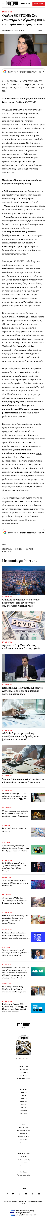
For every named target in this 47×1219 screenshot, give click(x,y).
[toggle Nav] (3, 4)
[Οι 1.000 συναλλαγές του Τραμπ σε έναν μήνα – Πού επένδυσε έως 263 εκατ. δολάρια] (38, 867)
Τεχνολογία (24, 1098)
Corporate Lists (23, 1066)
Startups (23, 1104)
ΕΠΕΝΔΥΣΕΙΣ (6, 825)
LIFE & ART (6, 843)
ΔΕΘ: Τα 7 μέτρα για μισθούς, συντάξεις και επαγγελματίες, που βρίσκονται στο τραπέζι (20, 736)
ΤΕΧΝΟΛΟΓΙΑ (6, 877)
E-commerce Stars (23, 1137)
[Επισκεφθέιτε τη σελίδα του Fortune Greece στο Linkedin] (19, 1194)
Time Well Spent (23, 1140)
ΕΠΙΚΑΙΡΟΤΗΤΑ (7, 596)
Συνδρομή (23, 1169)
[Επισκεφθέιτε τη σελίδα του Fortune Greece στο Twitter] (13, 1194)
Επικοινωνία (23, 1163)
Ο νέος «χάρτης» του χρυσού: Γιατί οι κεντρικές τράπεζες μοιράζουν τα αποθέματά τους (15, 813)
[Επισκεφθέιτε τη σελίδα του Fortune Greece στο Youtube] (26, 1194)
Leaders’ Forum (23, 1072)
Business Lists (23, 1069)
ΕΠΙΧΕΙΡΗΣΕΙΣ (7, 12)
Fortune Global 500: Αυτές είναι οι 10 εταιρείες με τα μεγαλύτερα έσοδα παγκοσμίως (15, 935)
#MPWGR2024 (19, 549)
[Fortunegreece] (12, 5)
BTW (23, 1203)
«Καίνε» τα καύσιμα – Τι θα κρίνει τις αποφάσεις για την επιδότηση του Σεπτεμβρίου (14, 796)
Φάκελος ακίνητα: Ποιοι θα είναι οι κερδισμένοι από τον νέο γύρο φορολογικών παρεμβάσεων (21, 602)
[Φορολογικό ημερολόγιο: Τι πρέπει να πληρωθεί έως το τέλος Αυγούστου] (23, 759)
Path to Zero (23, 1143)
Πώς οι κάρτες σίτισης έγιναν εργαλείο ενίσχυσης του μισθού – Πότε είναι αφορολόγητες (15, 919)
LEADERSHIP (6, 984)
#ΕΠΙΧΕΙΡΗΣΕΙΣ (7, 549)
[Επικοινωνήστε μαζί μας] (39, 1194)
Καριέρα (23, 1108)
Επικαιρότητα (23, 1089)
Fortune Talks (23, 1075)
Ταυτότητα (24, 1157)
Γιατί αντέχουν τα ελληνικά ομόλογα (14, 829)
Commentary (23, 1114)
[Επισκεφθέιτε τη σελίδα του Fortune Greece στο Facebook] (7, 1194)
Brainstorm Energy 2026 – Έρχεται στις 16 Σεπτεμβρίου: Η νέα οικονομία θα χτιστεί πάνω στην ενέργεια (15, 1008)
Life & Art (23, 1095)
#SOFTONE (29, 549)
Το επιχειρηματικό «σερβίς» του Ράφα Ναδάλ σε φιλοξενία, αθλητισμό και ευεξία (15, 953)
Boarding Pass (23, 1127)
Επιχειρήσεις (23, 1092)
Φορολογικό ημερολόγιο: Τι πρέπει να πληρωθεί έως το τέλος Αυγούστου (23, 780)
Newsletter (23, 1166)
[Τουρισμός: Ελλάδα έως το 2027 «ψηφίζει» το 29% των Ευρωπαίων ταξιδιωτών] (38, 902)
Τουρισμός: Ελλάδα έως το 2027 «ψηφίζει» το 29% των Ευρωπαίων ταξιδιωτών (14, 900)
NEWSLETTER (38, 4)
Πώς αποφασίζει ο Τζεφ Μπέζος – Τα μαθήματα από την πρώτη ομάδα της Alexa (14, 989)
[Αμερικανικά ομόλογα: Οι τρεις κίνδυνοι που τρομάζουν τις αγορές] (23, 625)
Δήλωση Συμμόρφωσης (23, 1160)
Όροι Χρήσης (23, 1172)
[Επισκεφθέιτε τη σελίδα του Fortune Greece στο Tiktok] (32, 1194)
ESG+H (23, 1124)
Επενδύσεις (23, 1101)
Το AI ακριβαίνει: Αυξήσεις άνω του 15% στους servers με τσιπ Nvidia (15, 883)
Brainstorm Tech (23, 1134)
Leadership (23, 1111)
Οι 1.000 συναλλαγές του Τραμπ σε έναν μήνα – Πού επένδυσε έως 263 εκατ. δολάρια (14, 867)
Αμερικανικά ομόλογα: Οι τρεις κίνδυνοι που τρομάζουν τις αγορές (21, 647)
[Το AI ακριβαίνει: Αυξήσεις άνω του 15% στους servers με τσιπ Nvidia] (38, 884)
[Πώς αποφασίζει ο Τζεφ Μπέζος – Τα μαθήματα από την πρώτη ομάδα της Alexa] (38, 990)
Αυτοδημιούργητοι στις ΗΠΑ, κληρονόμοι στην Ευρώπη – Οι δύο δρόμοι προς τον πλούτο (15, 848)
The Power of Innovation (23, 1131)
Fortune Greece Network (23, 1078)
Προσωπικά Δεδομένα (23, 1175)
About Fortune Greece (23, 1154)
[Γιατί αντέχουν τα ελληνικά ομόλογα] (38, 832)
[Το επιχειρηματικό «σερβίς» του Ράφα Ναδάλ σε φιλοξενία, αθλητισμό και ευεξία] (38, 954)
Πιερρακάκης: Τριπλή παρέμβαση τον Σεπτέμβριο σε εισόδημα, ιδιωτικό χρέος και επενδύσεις (22, 691)
